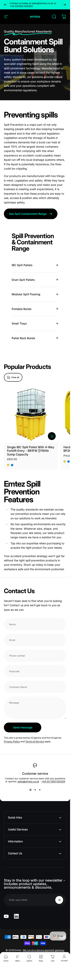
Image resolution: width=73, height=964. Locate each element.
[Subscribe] (59, 900)
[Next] (64, 4)
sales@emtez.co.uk (28, 781)
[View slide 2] (35, 790)
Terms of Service (34, 741)
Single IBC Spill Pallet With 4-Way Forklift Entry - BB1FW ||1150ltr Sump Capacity (30, 450)
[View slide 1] (30, 790)
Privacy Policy (12, 741)
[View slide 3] (39, 790)
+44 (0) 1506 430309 (53, 781)
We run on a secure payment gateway (43, 950)
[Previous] (5, 4)
